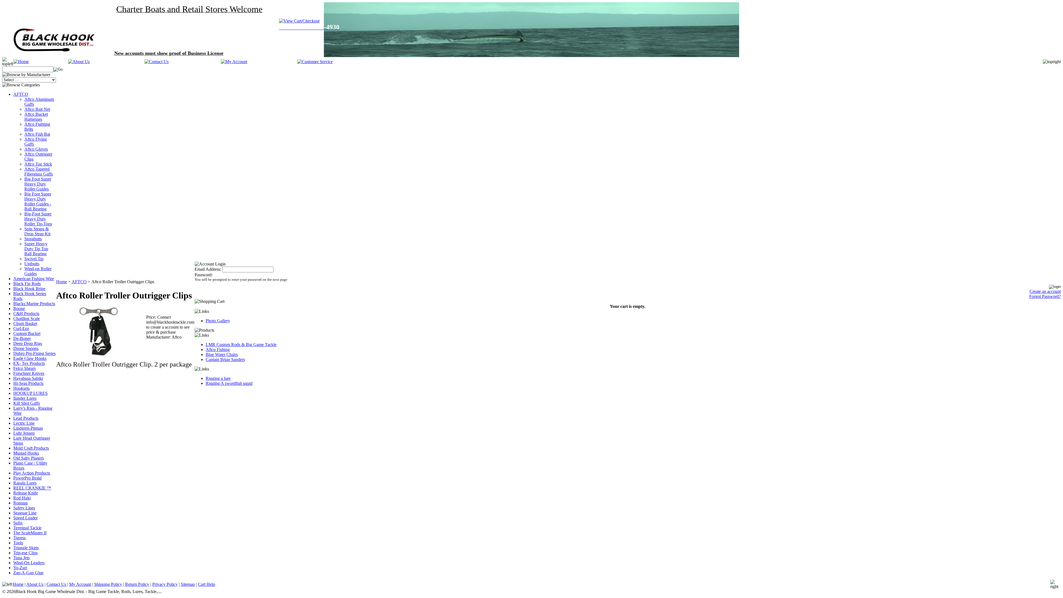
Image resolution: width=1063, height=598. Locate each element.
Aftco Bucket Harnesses (36, 117)
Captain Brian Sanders (225, 359)
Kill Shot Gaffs (26, 403)
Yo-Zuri (20, 567)
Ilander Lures (25, 398)
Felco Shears (24, 368)
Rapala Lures (25, 483)
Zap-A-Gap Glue (28, 572)
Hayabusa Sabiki (28, 378)
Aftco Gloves (36, 149)
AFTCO (20, 94)
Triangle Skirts (26, 547)
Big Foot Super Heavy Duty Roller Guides (37, 184)
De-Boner (22, 338)
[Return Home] (21, 61)
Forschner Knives (28, 373)
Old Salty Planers (28, 458)
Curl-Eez (21, 328)
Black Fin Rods (27, 283)
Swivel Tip (33, 258)
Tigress (19, 537)
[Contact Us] (157, 61)
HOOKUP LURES (30, 393)
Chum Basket (25, 323)
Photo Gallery (218, 320)
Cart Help (206, 584)
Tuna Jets (21, 557)
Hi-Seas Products (28, 383)
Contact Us (56, 584)
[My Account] (234, 61)
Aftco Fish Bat (37, 134)
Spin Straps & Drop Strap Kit (37, 231)
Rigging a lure (218, 378)
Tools (18, 542)
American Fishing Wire (33, 278)
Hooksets (21, 388)
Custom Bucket (26, 333)
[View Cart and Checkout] (303, 21)
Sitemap (188, 584)
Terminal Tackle (27, 527)
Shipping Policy (108, 584)
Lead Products (25, 418)
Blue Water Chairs (222, 354)
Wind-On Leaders (29, 562)
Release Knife (25, 493)
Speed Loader (25, 517)
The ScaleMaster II (30, 532)
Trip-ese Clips (25, 552)
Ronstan (20, 503)
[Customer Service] (315, 61)
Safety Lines (24, 508)
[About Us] (79, 61)
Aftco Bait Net (37, 109)
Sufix (18, 522)
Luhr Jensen (24, 433)
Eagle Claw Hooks (30, 358)
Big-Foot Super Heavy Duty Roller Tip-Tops (38, 219)
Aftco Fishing (218, 349)
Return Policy (137, 584)
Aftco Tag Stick (38, 164)
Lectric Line (24, 423)
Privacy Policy (165, 584)
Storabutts (33, 238)
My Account (80, 584)
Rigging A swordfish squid (229, 383)
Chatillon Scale (26, 318)
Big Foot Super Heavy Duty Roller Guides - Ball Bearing (37, 201)
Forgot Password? (1045, 296)
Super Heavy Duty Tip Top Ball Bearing (36, 248)
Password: (204, 274)
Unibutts (31, 263)
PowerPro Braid (27, 478)
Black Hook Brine (29, 288)
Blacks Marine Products (34, 303)
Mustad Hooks (26, 453)
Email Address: (208, 269)
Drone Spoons (25, 348)
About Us (34, 584)
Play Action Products (31, 473)
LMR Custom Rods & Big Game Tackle (241, 344)
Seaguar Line (25, 513)
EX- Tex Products (29, 363)
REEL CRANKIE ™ (32, 488)
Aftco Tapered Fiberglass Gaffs (38, 171)
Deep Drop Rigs (27, 343)
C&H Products (26, 313)
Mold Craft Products (31, 448)
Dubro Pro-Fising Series (34, 353)
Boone (19, 308)
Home (61, 281)
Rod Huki (22, 498)
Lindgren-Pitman (28, 428)
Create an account (1045, 291)
